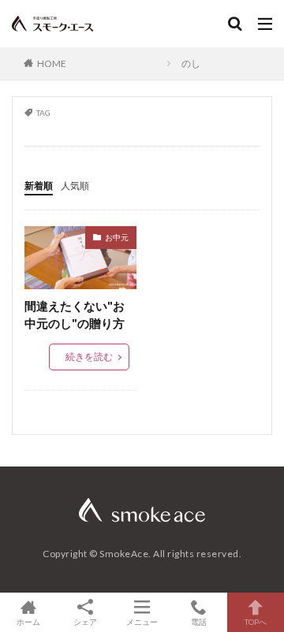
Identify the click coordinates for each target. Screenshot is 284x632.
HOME (51, 63)
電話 (199, 621)
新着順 (38, 185)
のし (190, 63)
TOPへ (256, 621)
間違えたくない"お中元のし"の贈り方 (74, 315)
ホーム (28, 621)
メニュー (142, 621)
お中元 (117, 237)
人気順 (75, 185)
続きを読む (89, 356)
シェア (85, 621)
